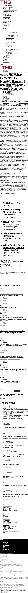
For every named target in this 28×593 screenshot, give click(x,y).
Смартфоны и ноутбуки (10, 24)
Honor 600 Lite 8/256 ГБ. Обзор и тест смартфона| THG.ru (12, 446)
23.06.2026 (8, 467)
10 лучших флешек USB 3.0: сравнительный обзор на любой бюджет (15, 407)
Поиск (1, 389)
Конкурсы (6, 12)
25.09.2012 (5, 96)
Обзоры (5, 31)
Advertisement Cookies (6, 583)
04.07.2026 (5, 298)
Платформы (6, 18)
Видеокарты (6, 8)
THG (4, 297)
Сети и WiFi (6, 22)
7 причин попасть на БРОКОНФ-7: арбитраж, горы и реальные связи (14, 486)
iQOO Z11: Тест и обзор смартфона (12, 418)
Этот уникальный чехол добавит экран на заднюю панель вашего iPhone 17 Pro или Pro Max (13, 345)
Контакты (6, 62)
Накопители (6, 14)
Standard (12, 561)
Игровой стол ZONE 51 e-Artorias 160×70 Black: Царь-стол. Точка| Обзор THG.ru (15, 495)
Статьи (5, 56)
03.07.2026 (8, 459)
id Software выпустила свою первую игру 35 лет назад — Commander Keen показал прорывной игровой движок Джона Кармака (12, 332)
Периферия (6, 17)
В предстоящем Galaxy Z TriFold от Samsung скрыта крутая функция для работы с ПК (13, 370)
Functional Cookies (5, 568)
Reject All (3, 590)
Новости (5, 59)
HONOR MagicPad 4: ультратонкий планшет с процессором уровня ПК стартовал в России (11, 294)
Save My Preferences (12, 590)
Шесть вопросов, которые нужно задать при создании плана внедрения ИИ (12, 306)
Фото (4, 28)
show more (4, 559)
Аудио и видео (7, 5)
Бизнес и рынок (8, 7)
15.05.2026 (8, 490)
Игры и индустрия (8, 11)
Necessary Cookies (5, 561)
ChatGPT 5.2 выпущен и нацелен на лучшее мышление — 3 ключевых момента (11, 382)
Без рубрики (6, 507)
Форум (5, 60)
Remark (12, 568)
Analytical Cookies (5, 575)
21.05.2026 (8, 480)
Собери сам (6, 25)
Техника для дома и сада (12, 49)
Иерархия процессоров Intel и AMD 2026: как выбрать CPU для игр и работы (15, 416)
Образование (7, 15)
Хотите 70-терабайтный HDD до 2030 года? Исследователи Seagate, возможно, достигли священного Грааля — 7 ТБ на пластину (12, 357)
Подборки (6, 57)
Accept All (3, 556)
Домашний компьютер (10, 10)
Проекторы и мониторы (10, 19)
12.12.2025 (5, 348)
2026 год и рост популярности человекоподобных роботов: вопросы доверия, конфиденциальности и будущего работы (13, 319)
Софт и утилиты (8, 27)
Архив (1, 538)
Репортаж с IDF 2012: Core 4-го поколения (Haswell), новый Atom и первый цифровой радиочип (13, 266)
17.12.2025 (5, 310)
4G (3, 504)
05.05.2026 (8, 499)
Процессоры (7, 21)
